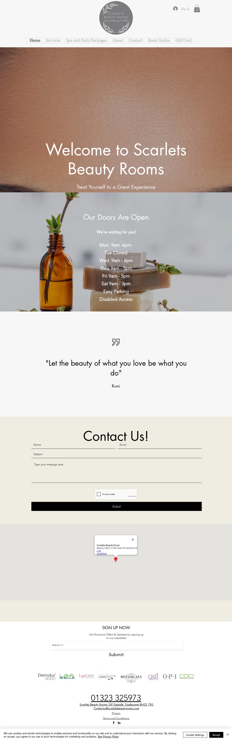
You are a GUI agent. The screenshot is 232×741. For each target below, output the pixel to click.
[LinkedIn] (119, 723)
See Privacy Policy (108, 736)
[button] (197, 8)
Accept (216, 735)
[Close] (227, 735)
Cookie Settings (195, 735)
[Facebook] (113, 723)
